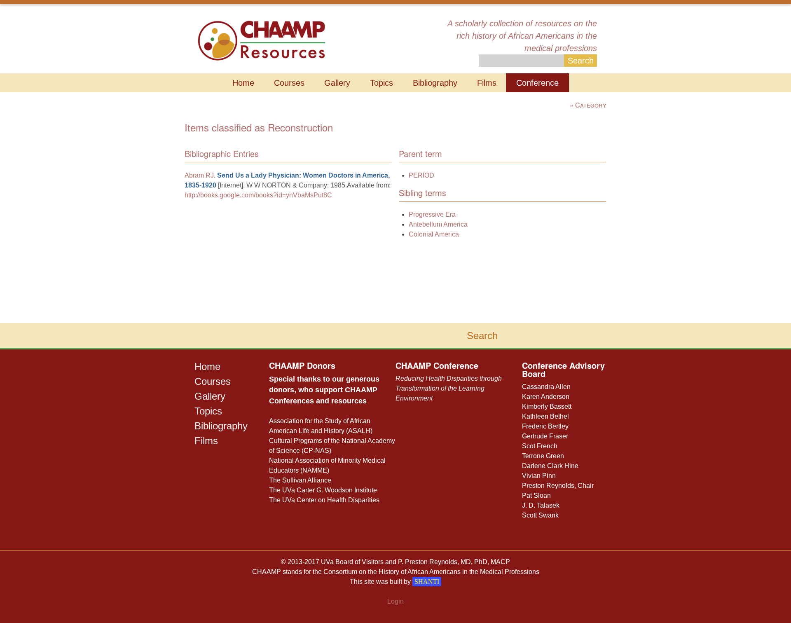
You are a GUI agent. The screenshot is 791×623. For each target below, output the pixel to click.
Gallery (337, 82)
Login (395, 601)
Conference (537, 82)
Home (243, 82)
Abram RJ (199, 175)
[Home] (261, 40)
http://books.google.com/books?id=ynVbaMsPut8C (258, 195)
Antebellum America (438, 224)
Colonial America (434, 234)
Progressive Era (432, 214)
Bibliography (435, 82)
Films (486, 82)
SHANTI (426, 581)
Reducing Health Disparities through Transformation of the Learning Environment (449, 388)
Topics (381, 82)
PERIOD (421, 175)
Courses (289, 82)
